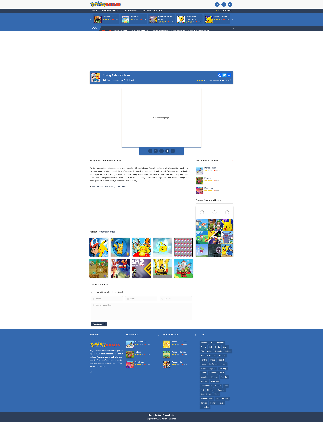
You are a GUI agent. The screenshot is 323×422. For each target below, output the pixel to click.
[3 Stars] (201, 80)
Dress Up (218, 351)
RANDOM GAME (225, 11)
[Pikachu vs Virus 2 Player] (227, 250)
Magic (203, 368)
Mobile (221, 373)
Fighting (204, 360)
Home (94, 11)
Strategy (221, 390)
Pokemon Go (177, 362)
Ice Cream (213, 364)
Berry (225, 347)
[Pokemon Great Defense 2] (214, 212)
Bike (202, 351)
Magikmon (106, 28)
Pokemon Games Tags (152, 11)
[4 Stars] (203, 80)
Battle (217, 347)
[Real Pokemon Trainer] (214, 225)
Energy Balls (206, 356)
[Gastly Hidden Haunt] (214, 250)
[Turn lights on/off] (156, 151)
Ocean (118, 186)
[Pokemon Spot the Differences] (227, 225)
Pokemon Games (110, 11)
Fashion (222, 356)
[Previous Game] (150, 151)
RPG (202, 390)
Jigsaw (223, 364)
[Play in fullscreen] (161, 151)
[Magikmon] (199, 190)
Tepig (216, 394)
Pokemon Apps (130, 11)
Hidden (203, 364)
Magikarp (212, 368)
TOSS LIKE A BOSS (109, 17)
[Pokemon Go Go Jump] (227, 212)
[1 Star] (198, 80)
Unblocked (205, 407)
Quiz (226, 386)
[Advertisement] (161, 51)
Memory (212, 373)
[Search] (223, 4)
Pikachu (125, 186)
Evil (215, 356)
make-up (222, 368)
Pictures (214, 377)
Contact (158, 415)
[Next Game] (173, 151)
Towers (204, 403)
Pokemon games (116, 351)
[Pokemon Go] (166, 364)
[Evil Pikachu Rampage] (227, 238)
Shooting (210, 390)
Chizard (107, 186)
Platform (204, 381)
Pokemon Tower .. (179, 352)
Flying (113, 186)
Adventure (220, 343)
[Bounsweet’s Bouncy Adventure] (202, 250)
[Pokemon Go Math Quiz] (214, 238)
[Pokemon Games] (105, 4)
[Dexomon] (202, 238)
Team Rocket (206, 394)
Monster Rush (210, 168)
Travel (221, 403)
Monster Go (135, 17)
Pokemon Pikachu (179, 342)
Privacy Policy (168, 415)
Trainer (213, 403)
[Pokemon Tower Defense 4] (166, 354)
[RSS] (91, 372)
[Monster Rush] (199, 170)
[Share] (230, 4)
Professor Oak (206, 386)
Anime (203, 347)
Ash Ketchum (97, 186)
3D (211, 343)
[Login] (217, 4)
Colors (209, 351)
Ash (210, 347)
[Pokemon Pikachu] (166, 344)
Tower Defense (222, 399)
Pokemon (215, 381)
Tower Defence (207, 399)
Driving (228, 351)
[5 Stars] (204, 80)
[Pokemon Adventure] (202, 212)
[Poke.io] (199, 180)
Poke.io (207, 178)
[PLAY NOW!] (98, 19)
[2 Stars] (199, 80)
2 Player (204, 343)
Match (203, 373)
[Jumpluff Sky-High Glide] (202, 225)
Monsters (204, 377)
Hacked (221, 360)
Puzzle (218, 386)
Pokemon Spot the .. (221, 17)
